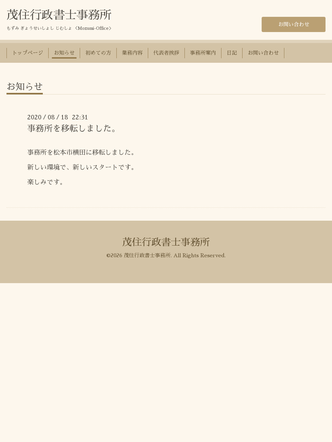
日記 (232, 53)
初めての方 (98, 53)
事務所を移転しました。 (73, 128)
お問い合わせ (293, 24)
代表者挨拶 (166, 53)
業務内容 (132, 53)
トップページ (27, 53)
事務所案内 (203, 53)
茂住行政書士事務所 (59, 15)
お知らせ (64, 53)
